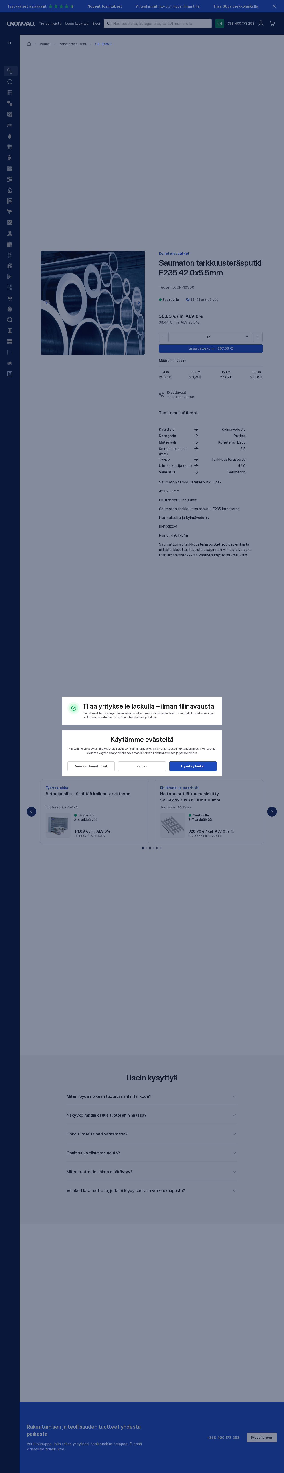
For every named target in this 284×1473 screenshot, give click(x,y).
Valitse (141, 766)
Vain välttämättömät (91, 766)
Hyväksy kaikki (192, 766)
